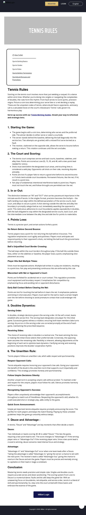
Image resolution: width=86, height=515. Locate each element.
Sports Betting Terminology (22, 73)
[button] (80, 9)
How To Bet (19, 55)
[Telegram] (81, 506)
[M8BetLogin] (10, 4)
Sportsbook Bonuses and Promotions (21, 78)
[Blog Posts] (76, 9)
